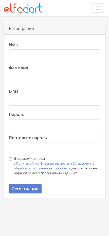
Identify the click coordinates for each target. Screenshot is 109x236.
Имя (13, 44)
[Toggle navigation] (98, 8)
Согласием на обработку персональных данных (54, 165)
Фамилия (18, 68)
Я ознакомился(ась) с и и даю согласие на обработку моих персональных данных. (55, 165)
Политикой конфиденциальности (42, 163)
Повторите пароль (28, 138)
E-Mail (15, 91)
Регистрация (25, 188)
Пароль (16, 114)
